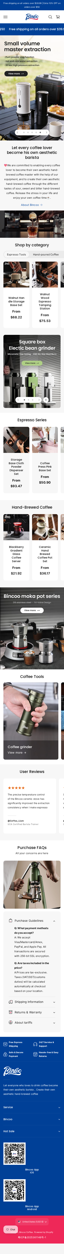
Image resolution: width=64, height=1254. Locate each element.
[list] (32, 295)
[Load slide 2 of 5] (28, 132)
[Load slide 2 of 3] (28, 400)
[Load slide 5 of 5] (40, 132)
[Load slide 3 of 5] (32, 132)
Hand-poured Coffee (46, 254)
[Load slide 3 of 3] (33, 400)
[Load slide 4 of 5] (36, 132)
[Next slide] (46, 132)
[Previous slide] (17, 132)
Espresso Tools (16, 254)
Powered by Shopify (43, 1232)
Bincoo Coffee (26, 1232)
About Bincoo (30, 205)
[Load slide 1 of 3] (24, 400)
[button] (5, 17)
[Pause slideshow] (46, 400)
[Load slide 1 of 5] (24, 132)
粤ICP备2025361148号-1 (32, 1237)
